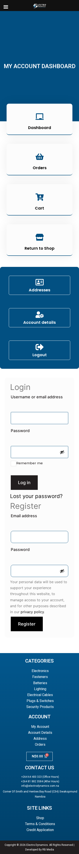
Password (30, 430)
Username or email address (39, 396)
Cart (39, 208)
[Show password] (62, 452)
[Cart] (40, 197)
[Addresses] (40, 282)
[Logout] (40, 347)
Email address (34, 515)
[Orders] (40, 157)
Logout (39, 355)
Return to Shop (39, 248)
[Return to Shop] (40, 237)
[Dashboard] (40, 117)
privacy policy (32, 612)
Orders (40, 167)
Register (27, 624)
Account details (39, 322)
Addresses (39, 290)
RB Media (48, 849)
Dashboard (39, 127)
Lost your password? (36, 496)
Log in (24, 482)
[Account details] (40, 315)
